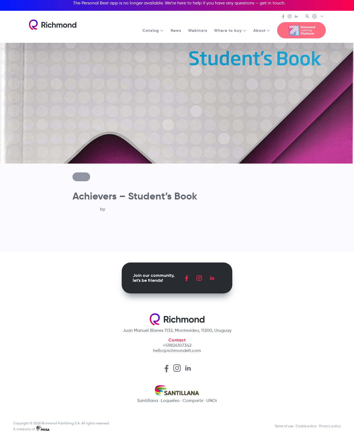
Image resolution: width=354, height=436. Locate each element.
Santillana (147, 400)
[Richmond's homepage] (52, 25)
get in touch (272, 3)
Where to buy (228, 30)
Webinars (197, 30)
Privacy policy (330, 426)
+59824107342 (177, 345)
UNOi (211, 400)
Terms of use (284, 426)
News (176, 30)
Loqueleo (170, 400)
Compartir (193, 400)
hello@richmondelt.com (177, 350)
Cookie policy (306, 426)
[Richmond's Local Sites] (318, 17)
